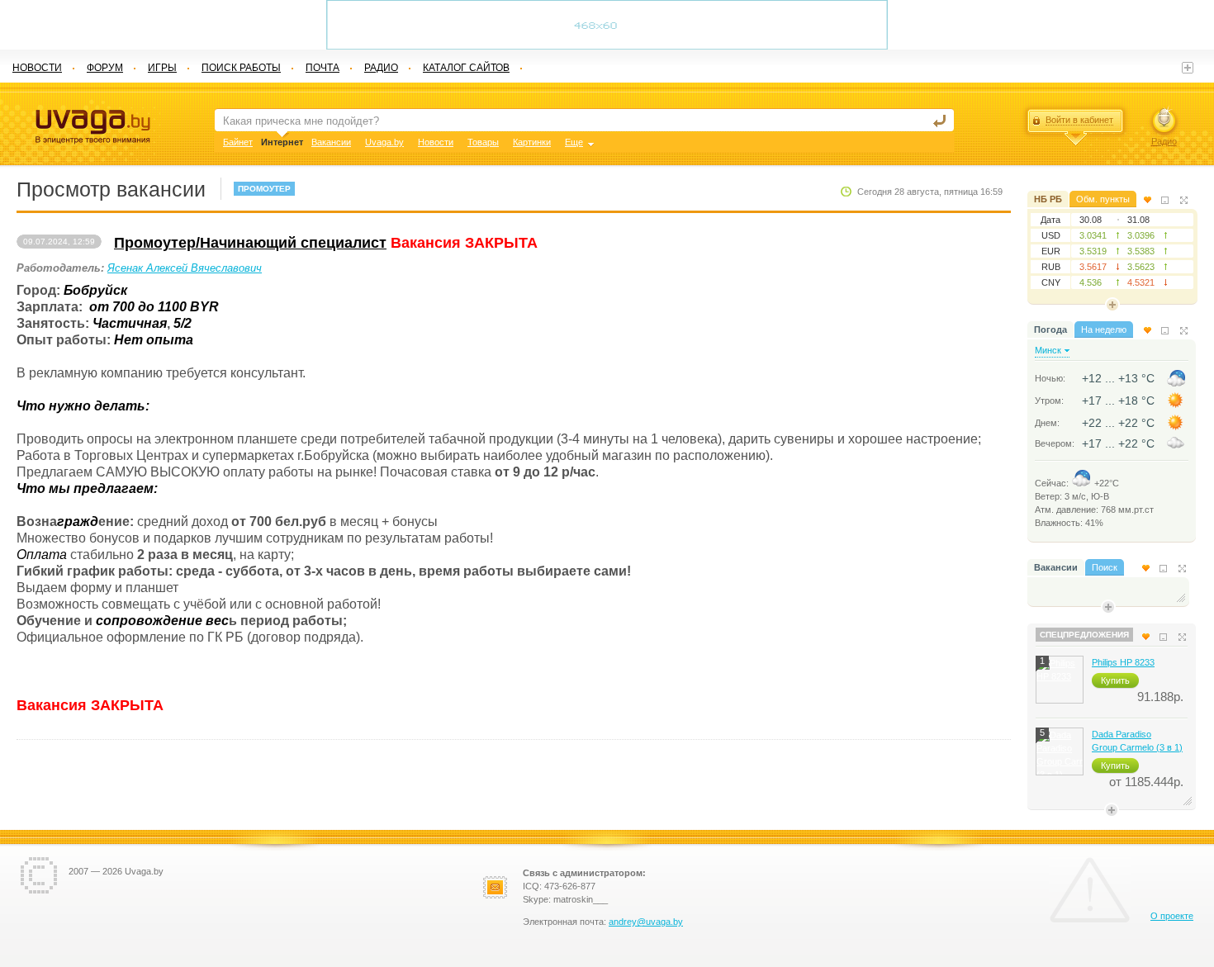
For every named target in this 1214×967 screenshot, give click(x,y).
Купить (1115, 680)
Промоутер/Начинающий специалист (250, 243)
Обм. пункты (1103, 199)
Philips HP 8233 (1123, 662)
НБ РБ (1048, 199)
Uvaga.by (384, 142)
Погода (1050, 329)
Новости (435, 142)
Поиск (1104, 567)
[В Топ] (1147, 200)
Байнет (238, 142)
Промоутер (264, 188)
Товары (483, 142)
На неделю (1103, 329)
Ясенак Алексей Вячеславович (184, 268)
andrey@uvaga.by (646, 922)
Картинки (532, 142)
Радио (1164, 141)
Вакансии (1056, 567)
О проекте (1171, 916)
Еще (574, 142)
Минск (1048, 350)
